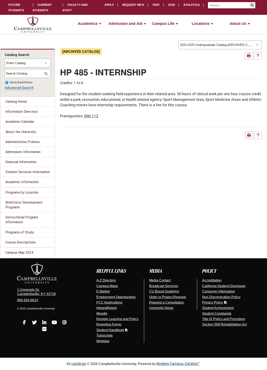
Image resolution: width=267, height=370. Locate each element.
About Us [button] (238, 24)
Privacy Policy (212, 302)
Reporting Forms (108, 324)
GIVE (171, 4)
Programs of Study (19, 232)
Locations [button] (200, 24)
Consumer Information (218, 291)
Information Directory (21, 112)
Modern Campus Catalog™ (178, 364)
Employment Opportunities (116, 297)
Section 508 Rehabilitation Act (224, 324)
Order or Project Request (167, 297)
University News (161, 308)
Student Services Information (27, 172)
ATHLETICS (191, 4)
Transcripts (104, 335)
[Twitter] (34, 323)
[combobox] (220, 45)
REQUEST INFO (133, 4)
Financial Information (21, 162)
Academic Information (22, 182)
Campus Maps (107, 286)
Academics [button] (88, 24)
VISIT (156, 4)
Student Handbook (110, 330)
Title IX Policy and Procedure (223, 319)
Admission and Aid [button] (125, 24)
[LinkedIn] (44, 323)
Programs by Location (21, 192)
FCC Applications (109, 302)
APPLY (109, 4)
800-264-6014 (27, 300)
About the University (20, 132)
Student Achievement (218, 308)
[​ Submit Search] (252, 5)
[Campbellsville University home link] (33, 24)
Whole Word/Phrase (21, 82)
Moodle (101, 313)
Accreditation (212, 280)
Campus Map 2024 (19, 253)
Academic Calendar (19, 122)
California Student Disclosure (224, 286)
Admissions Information (23, 152)
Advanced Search (19, 88)
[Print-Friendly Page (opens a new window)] (249, 56)
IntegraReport (106, 308)
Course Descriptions (20, 242)
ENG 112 (91, 116)
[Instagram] (64, 323)
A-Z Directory (106, 280)
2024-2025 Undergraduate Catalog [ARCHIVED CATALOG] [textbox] (216, 45)
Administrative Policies (22, 142)
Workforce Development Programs (24, 204)
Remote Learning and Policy (117, 319)
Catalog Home (16, 102)
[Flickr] (44, 329)
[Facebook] (24, 323)
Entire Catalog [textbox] (15, 63)
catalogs (78, 364)
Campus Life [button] (163, 24)
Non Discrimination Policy (221, 297)
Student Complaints (216, 313)
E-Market (103, 291)
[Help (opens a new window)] (258, 56)
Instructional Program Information (21, 219)
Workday (103, 341)
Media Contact (160, 280)
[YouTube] (54, 323)
